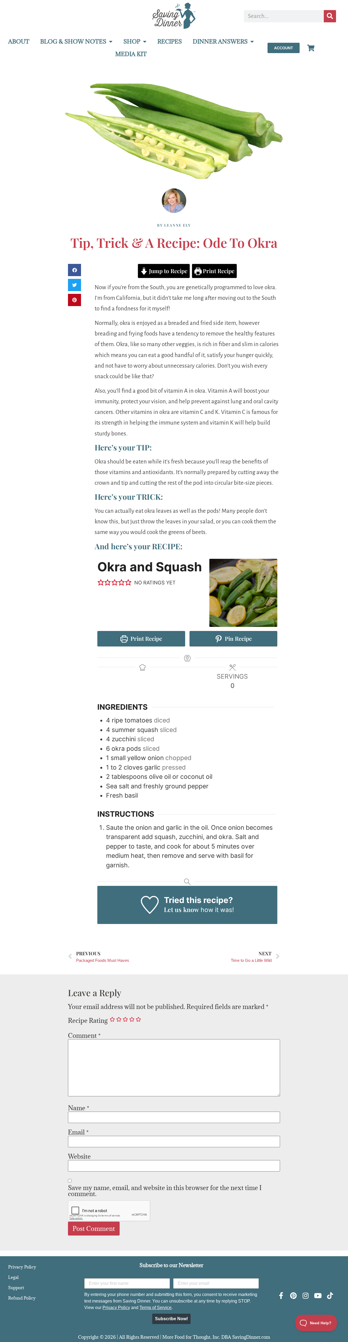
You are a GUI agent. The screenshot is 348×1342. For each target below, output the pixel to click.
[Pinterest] (293, 1295)
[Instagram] (305, 1295)
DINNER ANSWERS (220, 41)
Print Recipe (217, 270)
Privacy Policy (22, 1267)
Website (79, 1156)
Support (16, 1287)
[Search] (330, 16)
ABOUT (18, 41)
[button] (74, 270)
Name (78, 1108)
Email (78, 1132)
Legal (13, 1277)
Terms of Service (155, 1307)
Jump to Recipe (167, 270)
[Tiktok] (330, 1295)
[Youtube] (318, 1295)
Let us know (181, 909)
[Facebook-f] (281, 1295)
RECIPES (169, 41)
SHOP (131, 41)
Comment (84, 1035)
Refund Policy (22, 1298)
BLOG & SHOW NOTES (73, 41)
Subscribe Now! (171, 1318)
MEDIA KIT (131, 54)
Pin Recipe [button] (237, 638)
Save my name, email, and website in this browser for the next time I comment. (165, 1191)
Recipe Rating (88, 1020)
